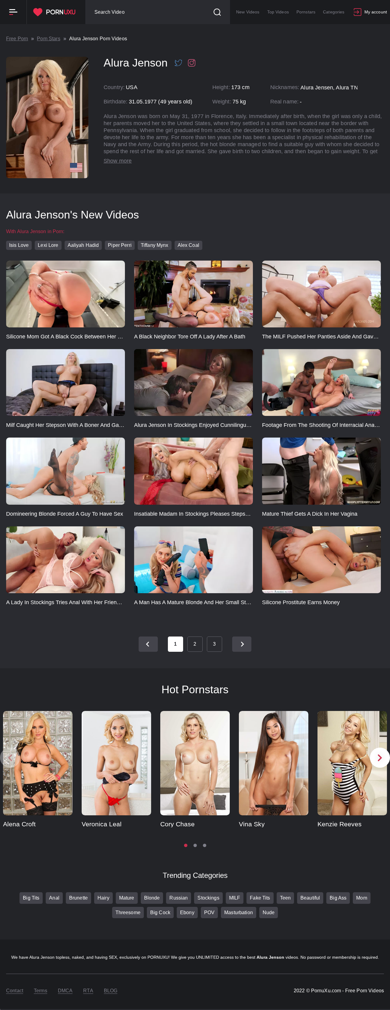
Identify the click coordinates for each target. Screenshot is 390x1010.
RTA (88, 990)
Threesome (127, 912)
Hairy (103, 897)
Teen (285, 897)
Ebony (187, 912)
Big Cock (160, 912)
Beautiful (310, 897)
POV (209, 912)
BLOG (111, 990)
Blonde (152, 897)
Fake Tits (260, 897)
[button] (380, 758)
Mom (361, 897)
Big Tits (31, 897)
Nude (269, 912)
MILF (234, 897)
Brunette (78, 897)
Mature (126, 897)
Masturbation (238, 912)
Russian (178, 897)
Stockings (208, 897)
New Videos (247, 11)
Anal (54, 897)
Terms (40, 990)
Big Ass (338, 897)
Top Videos (278, 11)
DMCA (65, 990)
